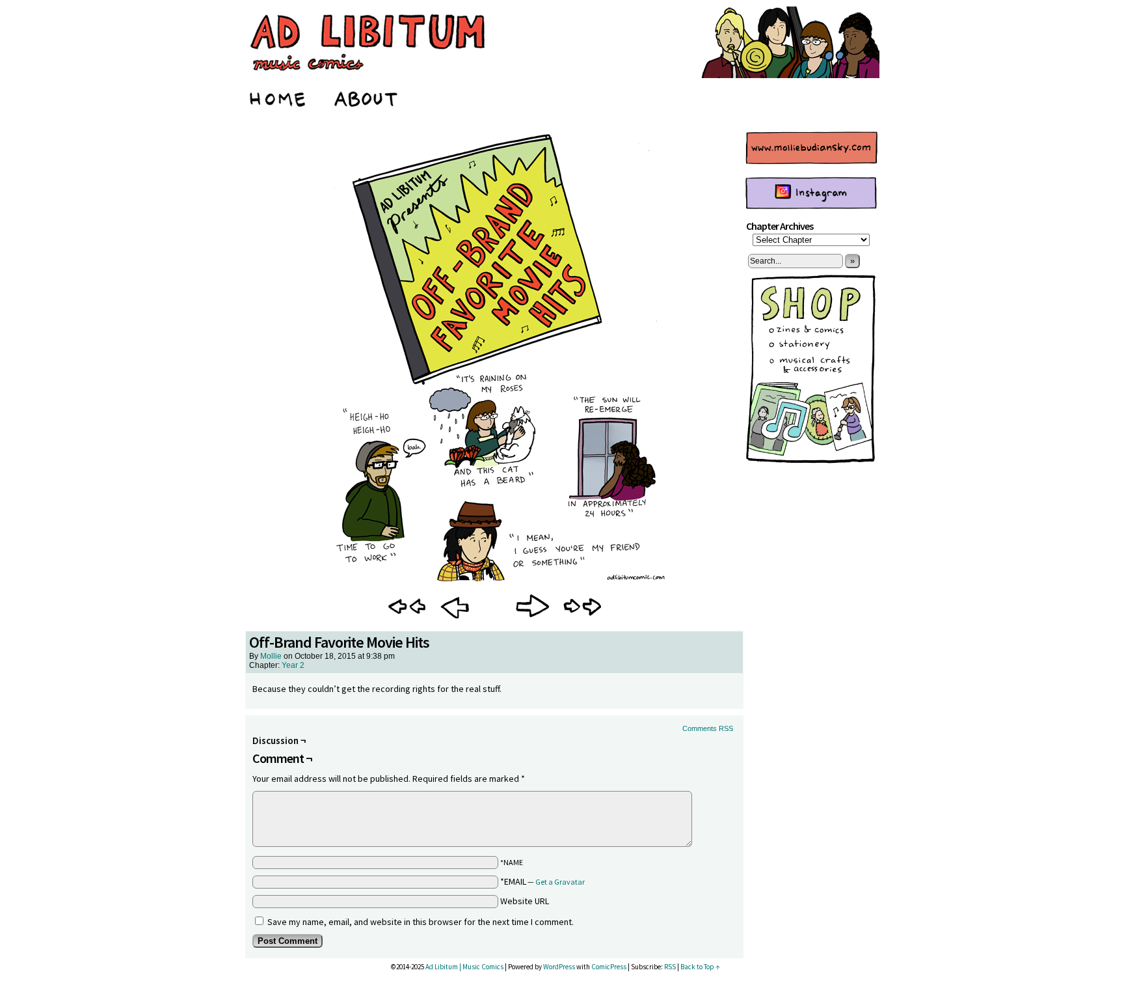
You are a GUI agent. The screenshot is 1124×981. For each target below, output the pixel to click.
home (279, 97)
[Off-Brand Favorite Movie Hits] (494, 580)
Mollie (271, 656)
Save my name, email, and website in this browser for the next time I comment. (420, 922)
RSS (670, 966)
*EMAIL (542, 881)
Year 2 (293, 665)
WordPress (559, 966)
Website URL (524, 901)
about (366, 97)
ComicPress (608, 966)
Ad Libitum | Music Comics (464, 966)
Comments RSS (707, 728)
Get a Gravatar (560, 882)
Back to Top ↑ (700, 966)
